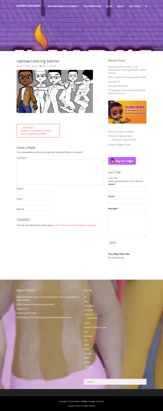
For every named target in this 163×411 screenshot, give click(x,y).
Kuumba (88, 336)
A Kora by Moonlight (118, 86)
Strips (87, 349)
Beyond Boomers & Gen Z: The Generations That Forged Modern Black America (127, 69)
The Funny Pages (92, 6)
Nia (85, 340)
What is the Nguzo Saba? (120, 136)
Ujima (87, 357)
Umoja (87, 362)
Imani (86, 323)
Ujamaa (87, 353)
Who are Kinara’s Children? (63, 6)
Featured (88, 314)
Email (20, 199)
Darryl (35, 66)
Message (113, 208)
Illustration (92, 318)
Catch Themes (89, 406)
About (120, 6)
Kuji (86, 331)
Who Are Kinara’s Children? (121, 131)
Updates (88, 366)
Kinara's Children (28, 5)
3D (85, 297)
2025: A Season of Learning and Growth (127, 77)
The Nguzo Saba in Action (123, 139)
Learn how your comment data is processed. (75, 225)
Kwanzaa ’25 (114, 81)
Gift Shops (135, 6)
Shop (86, 344)
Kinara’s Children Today (119, 144)
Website (20, 209)
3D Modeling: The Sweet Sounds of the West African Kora (44, 317)
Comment (22, 157)
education (88, 310)
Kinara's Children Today (95, 327)
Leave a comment (48, 66)
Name (20, 188)
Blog (109, 6)
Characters (89, 305)
